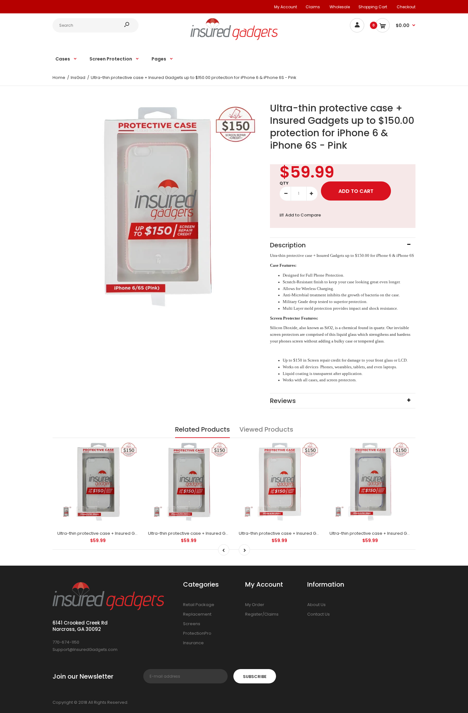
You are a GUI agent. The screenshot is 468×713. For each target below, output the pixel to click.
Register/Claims (262, 614)
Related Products (202, 429)
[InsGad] (234, 39)
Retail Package (198, 605)
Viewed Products (266, 429)
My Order (254, 605)
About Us (316, 605)
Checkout (406, 7)
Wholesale (340, 7)
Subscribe (254, 677)
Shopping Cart (372, 7)
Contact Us (318, 614)
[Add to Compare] (129, 450)
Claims (313, 7)
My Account (285, 7)
